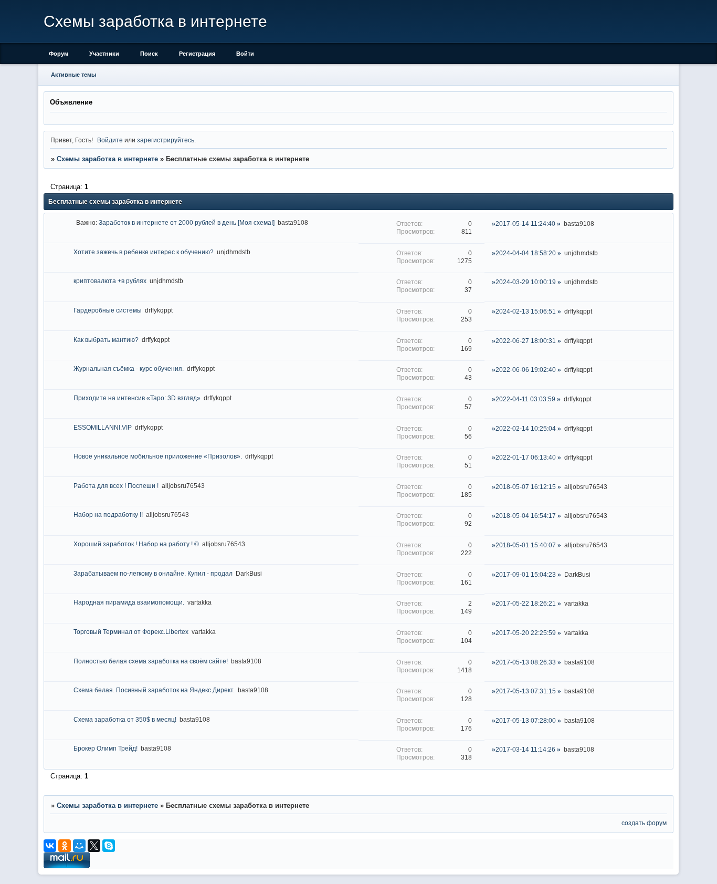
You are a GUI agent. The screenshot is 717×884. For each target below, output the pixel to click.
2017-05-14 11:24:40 (525, 223)
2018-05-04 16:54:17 (525, 515)
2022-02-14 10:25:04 (525, 428)
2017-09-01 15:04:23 (525, 574)
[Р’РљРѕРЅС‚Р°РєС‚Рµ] (50, 845)
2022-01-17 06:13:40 (525, 457)
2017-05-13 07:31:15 (525, 691)
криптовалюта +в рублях (109, 280)
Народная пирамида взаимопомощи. (128, 602)
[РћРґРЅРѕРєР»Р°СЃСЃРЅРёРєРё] (64, 845)
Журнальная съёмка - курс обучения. (128, 368)
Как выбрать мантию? (106, 339)
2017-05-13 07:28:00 (525, 720)
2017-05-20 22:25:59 (525, 632)
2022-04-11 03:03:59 (525, 399)
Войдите (110, 140)
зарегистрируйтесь (165, 140)
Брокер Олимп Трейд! (105, 748)
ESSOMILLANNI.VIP (102, 427)
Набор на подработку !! (108, 514)
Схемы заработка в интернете (107, 159)
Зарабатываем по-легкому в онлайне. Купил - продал (153, 573)
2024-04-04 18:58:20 (525, 252)
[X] (94, 845)
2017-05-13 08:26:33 (525, 662)
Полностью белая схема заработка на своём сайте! (150, 661)
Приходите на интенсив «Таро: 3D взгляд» (137, 397)
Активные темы (73, 74)
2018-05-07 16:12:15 (525, 486)
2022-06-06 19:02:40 (525, 369)
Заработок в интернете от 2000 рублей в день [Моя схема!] (187, 222)
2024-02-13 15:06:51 (525, 311)
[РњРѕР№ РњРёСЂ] (79, 845)
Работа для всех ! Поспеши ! (116, 485)
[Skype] (108, 845)
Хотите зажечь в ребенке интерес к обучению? (143, 251)
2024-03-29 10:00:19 (525, 281)
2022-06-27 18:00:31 (525, 340)
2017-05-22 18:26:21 (525, 603)
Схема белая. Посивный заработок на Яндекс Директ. (154, 690)
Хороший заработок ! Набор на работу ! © (136, 543)
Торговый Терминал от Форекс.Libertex (130, 631)
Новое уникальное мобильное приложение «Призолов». (157, 456)
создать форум (644, 822)
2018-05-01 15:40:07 (525, 545)
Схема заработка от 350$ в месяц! (124, 719)
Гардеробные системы (107, 310)
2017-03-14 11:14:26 (525, 749)
